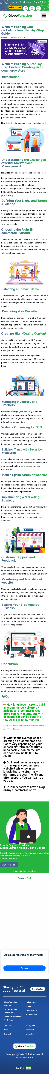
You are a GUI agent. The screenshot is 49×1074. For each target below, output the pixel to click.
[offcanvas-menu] (43, 15)
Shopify (23, 243)
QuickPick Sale (15, 7)
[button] (24, 712)
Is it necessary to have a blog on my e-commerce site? (24, 788)
